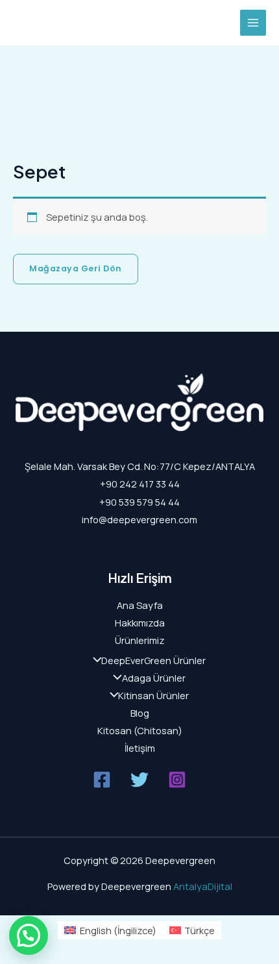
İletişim (140, 747)
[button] (28, 935)
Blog (139, 712)
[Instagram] (177, 780)
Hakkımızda (140, 622)
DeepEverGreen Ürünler (153, 660)
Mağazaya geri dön (75, 268)
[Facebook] (102, 780)
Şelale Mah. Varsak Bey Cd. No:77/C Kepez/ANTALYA (140, 466)
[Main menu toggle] (253, 23)
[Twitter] (139, 780)
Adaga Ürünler (154, 677)
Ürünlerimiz (140, 640)
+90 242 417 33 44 (140, 483)
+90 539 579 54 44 (139, 501)
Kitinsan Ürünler (153, 695)
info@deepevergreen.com (139, 519)
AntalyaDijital (202, 886)
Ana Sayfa (140, 605)
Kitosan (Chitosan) (139, 730)
